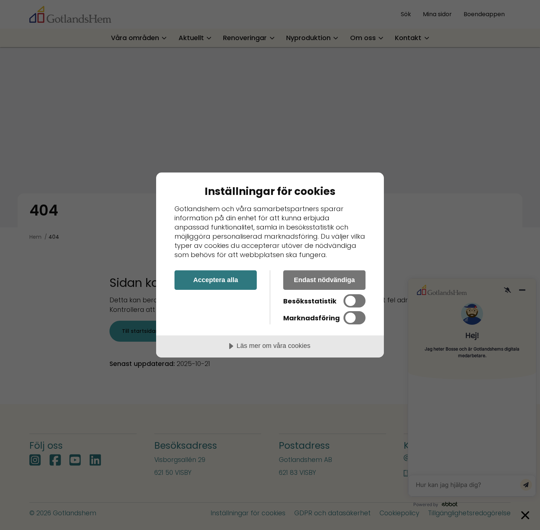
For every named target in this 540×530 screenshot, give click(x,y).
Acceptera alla (215, 280)
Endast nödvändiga (324, 280)
